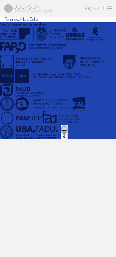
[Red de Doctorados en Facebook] (86, 8)
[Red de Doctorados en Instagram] (90, 8)
